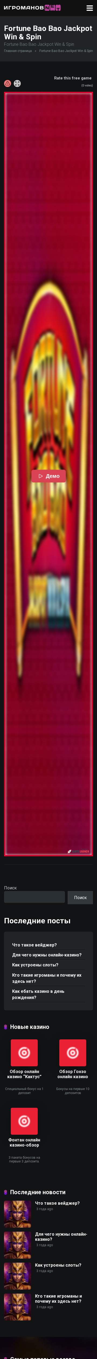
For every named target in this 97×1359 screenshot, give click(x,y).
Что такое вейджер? (34, 945)
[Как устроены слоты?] (17, 1288)
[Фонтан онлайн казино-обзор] (24, 1133)
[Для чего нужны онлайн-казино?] (17, 1257)
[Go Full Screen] (17, 83)
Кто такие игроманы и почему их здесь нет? (46, 978)
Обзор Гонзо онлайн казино (72, 1074)
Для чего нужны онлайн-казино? (47, 955)
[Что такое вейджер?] (17, 1226)
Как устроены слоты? (35, 964)
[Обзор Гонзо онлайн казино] (72, 1064)
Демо (53, 476)
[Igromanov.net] (32, 7)
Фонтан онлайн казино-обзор (24, 1142)
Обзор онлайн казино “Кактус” (24, 1074)
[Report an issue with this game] (7, 83)
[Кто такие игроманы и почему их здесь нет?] (17, 1319)
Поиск (10, 887)
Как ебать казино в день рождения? (38, 994)
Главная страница (18, 51)
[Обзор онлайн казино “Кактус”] (24, 1064)
